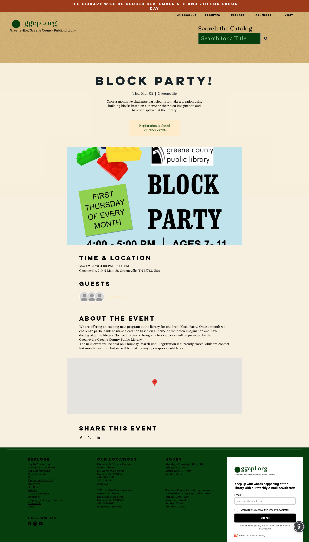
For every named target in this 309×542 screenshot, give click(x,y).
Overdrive (34, 483)
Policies (32, 490)
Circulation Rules (38, 493)
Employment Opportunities (45, 500)
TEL (30, 477)
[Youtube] (41, 523)
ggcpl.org (102, 483)
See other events (154, 130)
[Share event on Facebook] (81, 437)
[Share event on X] (89, 437)
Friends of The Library (41, 467)
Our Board (34, 487)
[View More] (154, 3)
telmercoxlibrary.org (109, 506)
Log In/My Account (40, 464)
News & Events (37, 474)
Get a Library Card (39, 470)
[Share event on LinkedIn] (98, 437)
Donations (34, 496)
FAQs (31, 506)
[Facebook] (30, 523)
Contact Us (34, 503)
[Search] (266, 38)
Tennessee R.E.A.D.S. (40, 480)
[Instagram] (35, 523)
